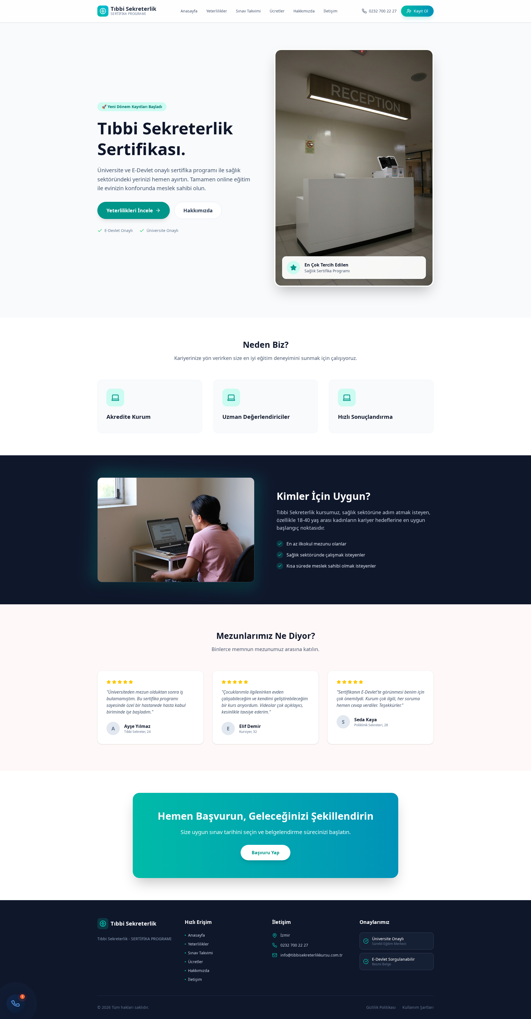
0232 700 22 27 (294, 945)
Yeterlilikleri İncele (129, 210)
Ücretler (277, 11)
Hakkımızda (304, 11)
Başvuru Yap (265, 853)
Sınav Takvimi (248, 11)
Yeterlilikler (216, 11)
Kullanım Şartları (418, 1007)
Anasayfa (189, 11)
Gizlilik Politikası (381, 1007)
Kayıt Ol (421, 11)
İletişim (330, 11)
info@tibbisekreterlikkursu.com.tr (311, 955)
